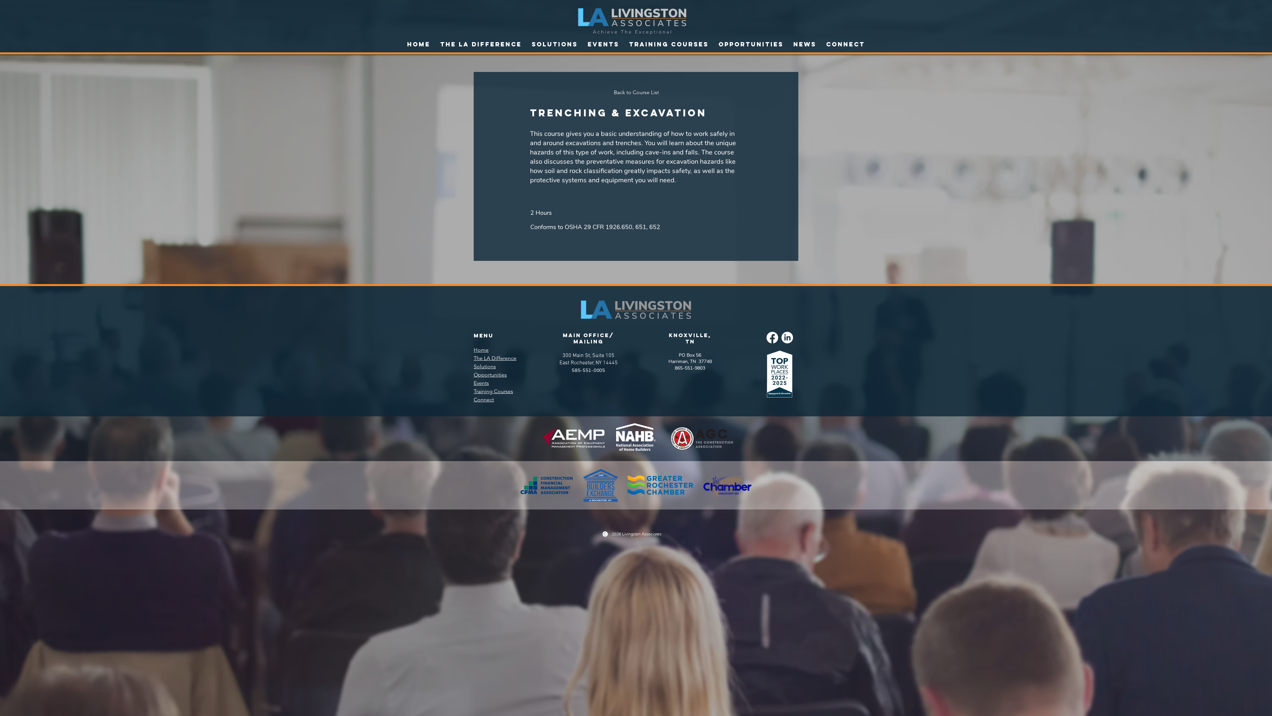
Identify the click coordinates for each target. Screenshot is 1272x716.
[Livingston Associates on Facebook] (772, 337)
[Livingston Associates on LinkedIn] (787, 337)
